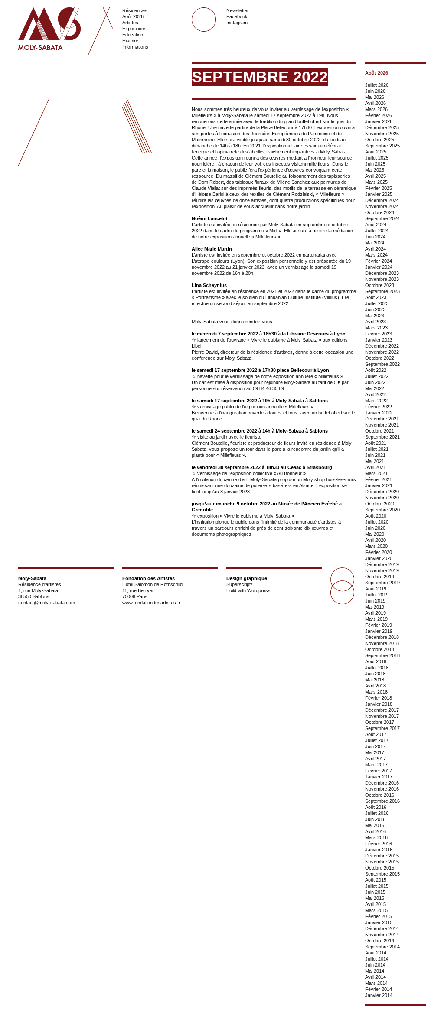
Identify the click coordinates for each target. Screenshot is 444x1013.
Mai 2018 (374, 679)
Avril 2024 (375, 248)
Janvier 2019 (378, 631)
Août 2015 (375, 880)
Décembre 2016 (382, 782)
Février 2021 (378, 479)
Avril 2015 (375, 904)
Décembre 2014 (382, 928)
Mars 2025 (376, 182)
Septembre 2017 (382, 728)
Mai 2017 (374, 752)
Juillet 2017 (376, 740)
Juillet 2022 (376, 376)
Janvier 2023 (378, 339)
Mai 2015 (374, 898)
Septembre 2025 (382, 145)
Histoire (130, 40)
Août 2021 (375, 443)
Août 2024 (375, 224)
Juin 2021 (375, 455)
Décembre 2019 (382, 564)
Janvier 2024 (378, 267)
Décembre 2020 (382, 491)
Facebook (237, 16)
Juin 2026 (375, 91)
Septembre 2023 (382, 291)
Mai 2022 (374, 388)
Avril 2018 (375, 685)
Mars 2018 (376, 691)
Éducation (132, 34)
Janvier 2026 (378, 121)
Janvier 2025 (378, 194)
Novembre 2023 (382, 279)
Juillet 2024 (376, 230)
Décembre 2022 (382, 346)
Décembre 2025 (382, 127)
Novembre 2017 (382, 716)
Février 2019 (378, 625)
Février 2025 (378, 188)
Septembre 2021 (382, 437)
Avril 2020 (375, 540)
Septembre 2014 (382, 946)
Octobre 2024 (379, 212)
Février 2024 (378, 261)
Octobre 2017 (379, 722)
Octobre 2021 (379, 430)
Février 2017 (378, 770)
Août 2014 (375, 952)
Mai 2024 (374, 242)
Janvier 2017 (378, 776)
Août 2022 (375, 370)
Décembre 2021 (382, 418)
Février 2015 (378, 916)
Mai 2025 (374, 170)
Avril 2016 (375, 831)
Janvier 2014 (378, 995)
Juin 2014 (375, 964)
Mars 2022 (376, 400)
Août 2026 (133, 16)
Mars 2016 (376, 837)
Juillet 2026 (376, 85)
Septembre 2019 (382, 582)
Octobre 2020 (379, 503)
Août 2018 (375, 661)
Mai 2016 (374, 825)
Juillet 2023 (376, 303)
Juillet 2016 (376, 813)
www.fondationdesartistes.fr (151, 602)
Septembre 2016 (382, 801)
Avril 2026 (375, 103)
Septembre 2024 (382, 218)
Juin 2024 (375, 236)
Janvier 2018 (378, 704)
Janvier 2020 (378, 558)
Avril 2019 (375, 613)
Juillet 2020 (376, 521)
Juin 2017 (375, 746)
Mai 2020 (374, 534)
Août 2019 (375, 588)
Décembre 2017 (382, 710)
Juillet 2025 (376, 157)
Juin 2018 (375, 673)
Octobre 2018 (379, 649)
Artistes (130, 22)
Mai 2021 (374, 461)
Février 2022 (378, 406)
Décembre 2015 (382, 855)
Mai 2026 (374, 97)
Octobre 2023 (379, 285)
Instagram (237, 22)
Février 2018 (378, 697)
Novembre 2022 (382, 352)
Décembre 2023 (382, 273)
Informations (135, 46)
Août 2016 (375, 807)
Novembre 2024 (382, 206)
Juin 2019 (375, 600)
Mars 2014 (376, 983)
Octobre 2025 (379, 139)
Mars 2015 (376, 910)
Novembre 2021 (382, 424)
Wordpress (259, 590)
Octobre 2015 (379, 867)
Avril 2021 (375, 467)
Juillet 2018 (376, 667)
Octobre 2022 (379, 358)
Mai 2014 (374, 971)
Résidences (134, 10)
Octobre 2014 (379, 940)
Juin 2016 (375, 819)
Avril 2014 (375, 977)
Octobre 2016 (379, 795)
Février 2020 (378, 552)
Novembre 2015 (382, 861)
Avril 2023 (375, 321)
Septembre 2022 (382, 364)
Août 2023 (375, 297)
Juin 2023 (375, 309)
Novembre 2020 (382, 497)
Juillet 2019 (376, 594)
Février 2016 (378, 843)
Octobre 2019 (379, 576)
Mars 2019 (376, 619)
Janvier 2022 (378, 412)
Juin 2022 (375, 382)
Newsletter (237, 10)
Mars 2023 (376, 327)
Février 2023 (378, 333)
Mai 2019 (374, 606)
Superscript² (239, 584)
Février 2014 (378, 989)
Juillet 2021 (376, 449)
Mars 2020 (376, 546)
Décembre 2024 (382, 200)
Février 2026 (378, 115)
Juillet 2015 (376, 886)
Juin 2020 (375, 528)
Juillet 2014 (376, 958)
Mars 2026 (376, 109)
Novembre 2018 (382, 643)
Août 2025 (375, 151)
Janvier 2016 (378, 849)
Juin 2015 (375, 892)
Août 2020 (375, 515)
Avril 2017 (375, 758)
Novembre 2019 (382, 570)
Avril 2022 (375, 394)
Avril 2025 (375, 176)
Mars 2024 (376, 254)
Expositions (134, 28)
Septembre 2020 (382, 509)
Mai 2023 (374, 315)
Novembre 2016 (382, 789)
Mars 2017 (376, 764)
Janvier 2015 (378, 922)
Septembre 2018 (382, 655)
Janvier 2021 (378, 485)
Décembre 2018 (382, 637)
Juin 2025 (375, 163)
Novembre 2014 (382, 934)
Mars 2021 (376, 473)
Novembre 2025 (382, 133)
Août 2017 (375, 734)
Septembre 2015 (382, 873)
